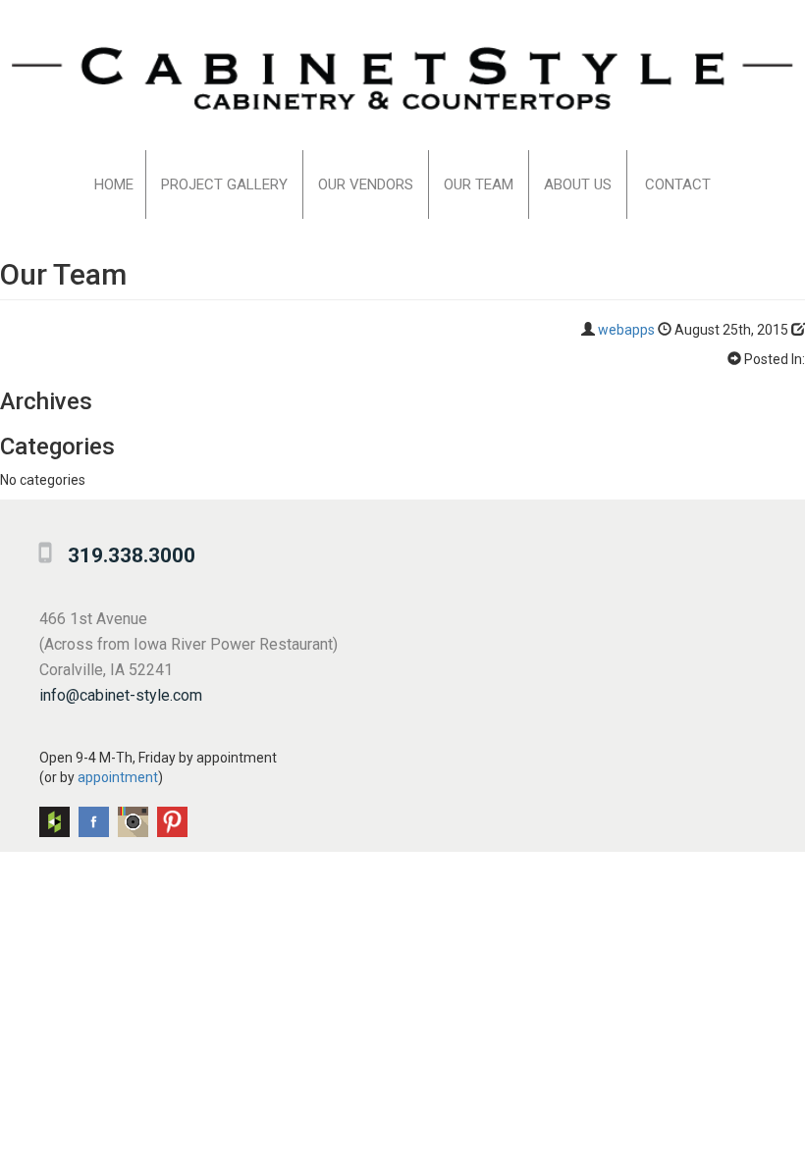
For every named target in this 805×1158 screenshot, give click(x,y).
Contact (678, 184)
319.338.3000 (131, 555)
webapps (626, 330)
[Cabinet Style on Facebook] (94, 822)
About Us (578, 184)
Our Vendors (365, 184)
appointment (118, 777)
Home (114, 184)
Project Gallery (224, 184)
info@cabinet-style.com (120, 695)
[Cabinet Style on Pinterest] (172, 822)
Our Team (478, 184)
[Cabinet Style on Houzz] (54, 822)
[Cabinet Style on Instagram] (133, 822)
